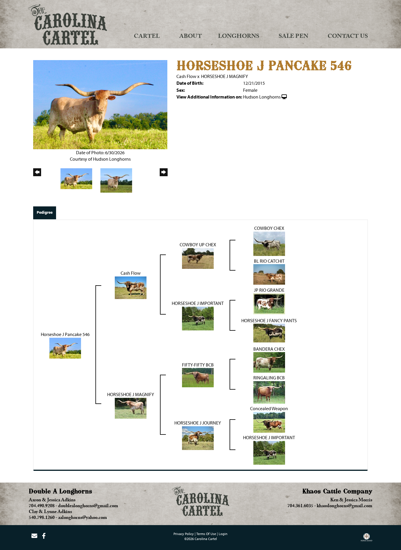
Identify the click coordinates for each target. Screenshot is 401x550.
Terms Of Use (206, 534)
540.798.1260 (42, 518)
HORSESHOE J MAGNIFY (224, 76)
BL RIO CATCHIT (269, 261)
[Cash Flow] (130, 287)
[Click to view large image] (100, 104)
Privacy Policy (183, 534)
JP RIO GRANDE (269, 290)
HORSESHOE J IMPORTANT (198, 303)
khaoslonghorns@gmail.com (344, 507)
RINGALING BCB (269, 378)
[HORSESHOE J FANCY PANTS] (269, 332)
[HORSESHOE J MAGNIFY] (130, 407)
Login (223, 534)
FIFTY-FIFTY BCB (198, 365)
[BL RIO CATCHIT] (269, 274)
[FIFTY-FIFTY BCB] (198, 377)
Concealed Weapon (269, 408)
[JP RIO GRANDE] (269, 303)
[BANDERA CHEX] (269, 362)
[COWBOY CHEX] (269, 243)
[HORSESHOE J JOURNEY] (198, 437)
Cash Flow (186, 76)
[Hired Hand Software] (366, 539)
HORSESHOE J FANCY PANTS (269, 320)
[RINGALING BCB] (269, 392)
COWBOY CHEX (269, 228)
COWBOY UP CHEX (198, 244)
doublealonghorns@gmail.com (88, 507)
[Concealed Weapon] (269, 422)
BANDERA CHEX (269, 349)
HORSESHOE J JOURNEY (197, 423)
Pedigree (45, 212)
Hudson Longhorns (262, 97)
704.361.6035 (300, 507)
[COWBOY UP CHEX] (198, 258)
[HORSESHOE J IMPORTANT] (198, 318)
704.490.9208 (42, 507)
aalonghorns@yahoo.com (82, 518)
